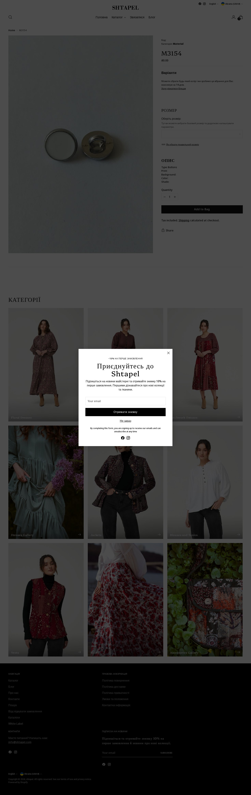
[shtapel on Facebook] (123, 438)
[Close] (168, 353)
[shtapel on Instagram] (128, 438)
